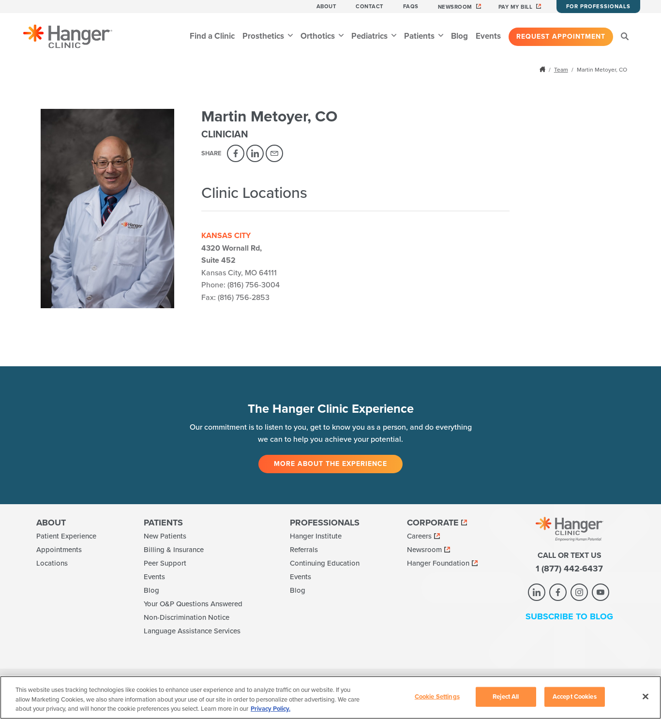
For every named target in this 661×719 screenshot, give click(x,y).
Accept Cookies (575, 696)
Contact (370, 6)
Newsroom (455, 7)
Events (488, 36)
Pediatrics (370, 36)
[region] (330, 697)
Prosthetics (264, 36)
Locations (52, 563)
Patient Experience (66, 536)
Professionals (325, 522)
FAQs (411, 6)
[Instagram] (579, 592)
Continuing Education (325, 563)
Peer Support (165, 563)
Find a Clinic (212, 36)
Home (543, 69)
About (326, 6)
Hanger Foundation (438, 563)
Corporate (433, 522)
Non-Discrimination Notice (186, 617)
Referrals (304, 549)
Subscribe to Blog (569, 616)
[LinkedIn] (255, 153)
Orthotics (318, 36)
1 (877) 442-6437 (569, 568)
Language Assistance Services (192, 631)
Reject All (506, 696)
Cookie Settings (437, 696)
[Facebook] (235, 153)
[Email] (274, 153)
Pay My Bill (515, 7)
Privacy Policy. (270, 709)
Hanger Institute (316, 536)
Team (561, 69)
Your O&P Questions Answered (193, 603)
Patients (420, 36)
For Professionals (598, 6)
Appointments (59, 549)
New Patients (165, 536)
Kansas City (226, 235)
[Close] (645, 696)
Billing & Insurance (174, 549)
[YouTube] (600, 592)
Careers (419, 536)
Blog (459, 36)
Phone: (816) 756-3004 (240, 285)
